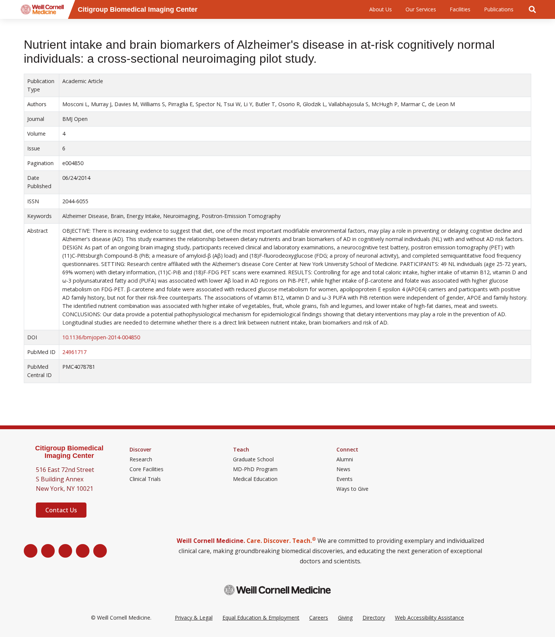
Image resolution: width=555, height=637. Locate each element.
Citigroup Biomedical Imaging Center (69, 452)
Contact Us (61, 510)
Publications (498, 9)
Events (344, 479)
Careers (318, 617)
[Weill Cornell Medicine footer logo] (277, 589)
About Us (380, 9)
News (343, 469)
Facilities (460, 9)
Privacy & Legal (194, 617)
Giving (345, 617)
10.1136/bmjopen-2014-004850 (101, 337)
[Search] (532, 9)
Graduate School (253, 459)
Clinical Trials (145, 479)
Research (141, 459)
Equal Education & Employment (260, 617)
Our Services (420, 9)
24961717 (74, 352)
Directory (373, 617)
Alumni (344, 459)
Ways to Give (352, 489)
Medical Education (255, 479)
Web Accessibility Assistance (429, 617)
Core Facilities (146, 469)
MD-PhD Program (255, 469)
